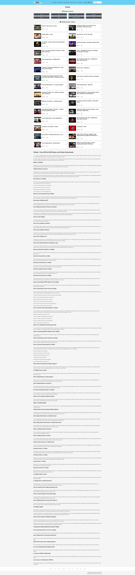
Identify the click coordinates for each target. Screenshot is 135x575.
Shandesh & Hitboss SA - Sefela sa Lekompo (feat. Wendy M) (53, 93)
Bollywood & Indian (76, 17)
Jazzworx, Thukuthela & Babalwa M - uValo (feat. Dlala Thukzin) (52, 68)
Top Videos (54, 2)
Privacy (58, 568)
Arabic (59, 17)
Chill (76, 14)
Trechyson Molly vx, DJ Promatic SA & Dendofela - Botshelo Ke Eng (86, 26)
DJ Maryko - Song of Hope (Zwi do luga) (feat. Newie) (53, 42)
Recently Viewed (66, 2)
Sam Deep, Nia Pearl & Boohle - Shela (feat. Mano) (87, 101)
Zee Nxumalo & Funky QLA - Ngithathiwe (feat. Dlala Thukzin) (87, 59)
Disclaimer (64, 568)
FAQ (55, 568)
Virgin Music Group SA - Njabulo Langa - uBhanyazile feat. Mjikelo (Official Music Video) (87, 135)
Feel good (94, 14)
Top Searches (59, 2)
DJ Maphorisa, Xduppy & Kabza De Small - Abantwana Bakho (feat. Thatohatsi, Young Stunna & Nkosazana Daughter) (52, 76)
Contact (77, 568)
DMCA (68, 568)
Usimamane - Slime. (82, 126)
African (41, 14)
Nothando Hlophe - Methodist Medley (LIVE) (88, 42)
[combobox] (97, 2)
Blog (86, 2)
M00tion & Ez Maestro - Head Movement (52, 101)
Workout (41, 17)
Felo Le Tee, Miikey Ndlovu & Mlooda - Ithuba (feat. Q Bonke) (53, 51)
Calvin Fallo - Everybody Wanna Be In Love (52, 134)
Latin (59, 14)
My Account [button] (80, 2)
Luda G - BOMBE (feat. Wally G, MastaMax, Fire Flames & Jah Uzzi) (87, 51)
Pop (93, 17)
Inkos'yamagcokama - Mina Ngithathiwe (52, 118)
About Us (50, 568)
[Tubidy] (37, 2)
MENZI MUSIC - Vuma (47, 34)
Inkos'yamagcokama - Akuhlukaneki (51, 143)
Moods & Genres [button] (73, 2)
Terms (73, 568)
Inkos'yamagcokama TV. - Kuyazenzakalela (52, 84)
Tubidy (34, 155)
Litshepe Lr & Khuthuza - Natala (50, 126)
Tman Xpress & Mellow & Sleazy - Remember (88, 76)
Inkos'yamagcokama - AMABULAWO (51, 59)
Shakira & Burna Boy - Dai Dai (49, 26)
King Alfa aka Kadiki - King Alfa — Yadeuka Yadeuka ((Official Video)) (53, 110)
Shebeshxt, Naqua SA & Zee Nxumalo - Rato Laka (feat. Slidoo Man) (88, 110)
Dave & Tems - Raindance (83, 67)
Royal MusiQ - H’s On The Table (84, 34)
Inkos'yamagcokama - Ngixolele (85, 84)
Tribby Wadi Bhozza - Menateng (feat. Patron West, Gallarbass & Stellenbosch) (88, 93)
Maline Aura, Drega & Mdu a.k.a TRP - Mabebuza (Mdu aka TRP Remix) (86, 143)
